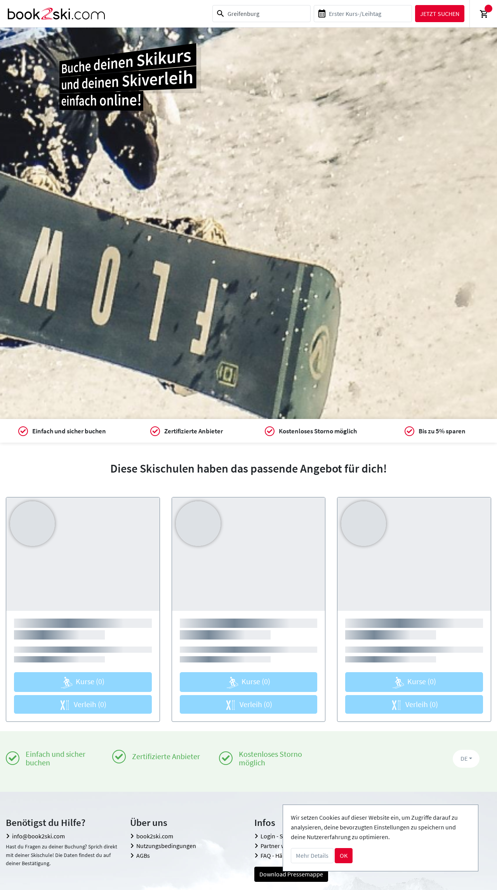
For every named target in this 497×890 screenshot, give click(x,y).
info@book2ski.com (38, 836)
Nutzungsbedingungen (166, 846)
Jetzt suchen (439, 13)
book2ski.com (154, 836)
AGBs (143, 855)
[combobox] (261, 13)
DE (464, 758)
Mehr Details (312, 855)
